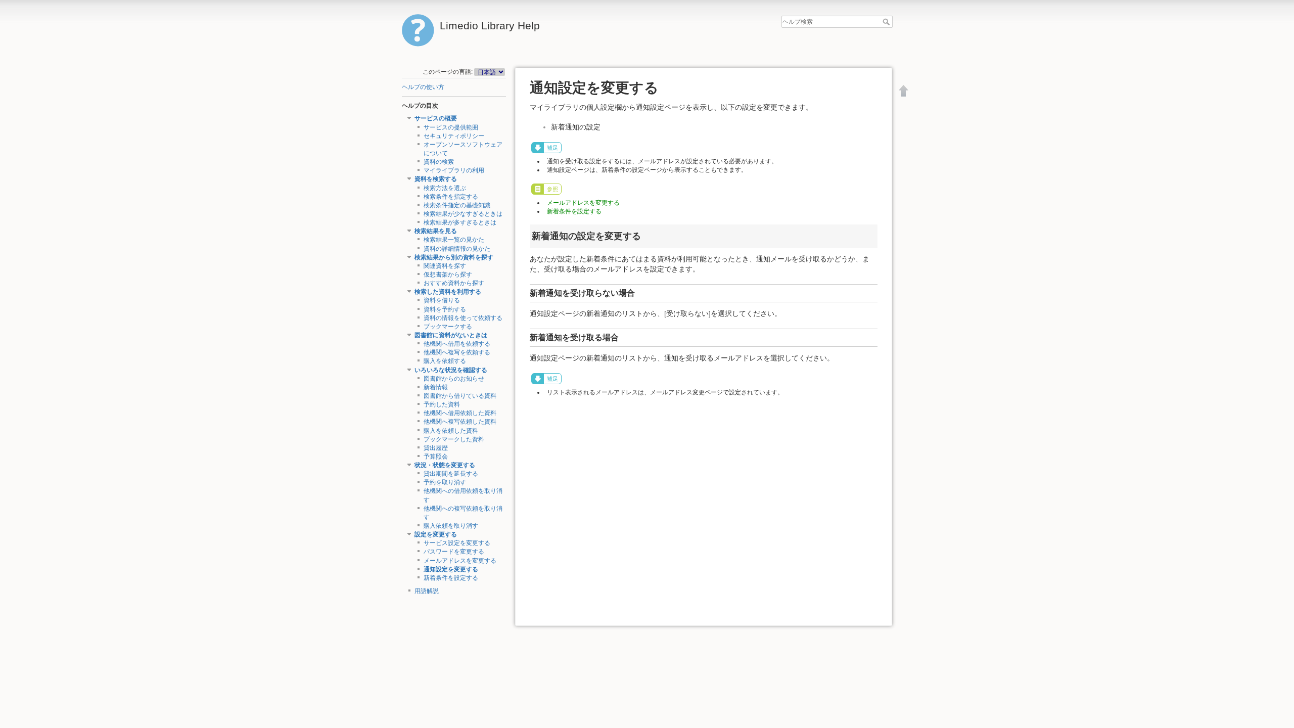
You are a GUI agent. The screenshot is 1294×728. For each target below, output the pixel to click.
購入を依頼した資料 (451, 430)
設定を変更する (435, 534)
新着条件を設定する (451, 577)
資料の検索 (439, 161)
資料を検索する (435, 179)
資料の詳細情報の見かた (457, 248)
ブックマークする (448, 326)
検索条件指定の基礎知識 (457, 205)
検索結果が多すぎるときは (460, 222)
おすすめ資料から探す (454, 283)
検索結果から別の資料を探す (453, 257)
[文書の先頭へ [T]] (904, 90)
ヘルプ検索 (887, 21)
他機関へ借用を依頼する (457, 343)
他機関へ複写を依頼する (457, 352)
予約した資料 (442, 404)
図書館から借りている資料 (460, 395)
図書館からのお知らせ (454, 378)
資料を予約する (445, 309)
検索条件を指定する (451, 196)
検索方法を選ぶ (445, 188)
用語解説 (426, 591)
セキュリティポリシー (454, 136)
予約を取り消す (445, 482)
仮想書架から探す (448, 274)
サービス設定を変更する (457, 543)
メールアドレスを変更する (460, 560)
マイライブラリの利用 (454, 170)
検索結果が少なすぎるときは (463, 213)
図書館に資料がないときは (450, 335)
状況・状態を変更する (444, 465)
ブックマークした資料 (454, 439)
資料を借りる (442, 300)
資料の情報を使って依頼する (463, 318)
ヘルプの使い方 (423, 86)
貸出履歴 (436, 447)
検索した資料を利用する (447, 291)
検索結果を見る (435, 231)
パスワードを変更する (454, 551)
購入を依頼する (445, 361)
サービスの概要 (435, 118)
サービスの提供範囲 (451, 127)
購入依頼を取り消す (451, 525)
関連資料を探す (445, 265)
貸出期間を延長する (451, 473)
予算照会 (436, 456)
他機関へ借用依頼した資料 (460, 413)
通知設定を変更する (451, 569)
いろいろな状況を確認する (450, 370)
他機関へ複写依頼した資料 (460, 421)
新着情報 (436, 387)
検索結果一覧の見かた (454, 239)
